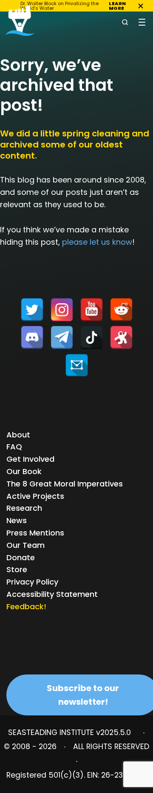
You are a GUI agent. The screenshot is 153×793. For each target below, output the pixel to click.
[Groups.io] (76, 365)
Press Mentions (35, 532)
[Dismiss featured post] (140, 6)
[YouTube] (91, 309)
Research (24, 508)
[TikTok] (91, 337)
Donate (20, 557)
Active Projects (35, 496)
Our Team (25, 545)
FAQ (14, 446)
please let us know (97, 242)
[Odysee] (121, 337)
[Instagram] (62, 309)
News (16, 520)
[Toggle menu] (142, 22)
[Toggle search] (125, 22)
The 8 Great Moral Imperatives (64, 483)
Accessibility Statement (52, 594)
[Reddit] (121, 309)
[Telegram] (62, 337)
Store (16, 569)
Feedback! (26, 606)
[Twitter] (32, 309)
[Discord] (32, 337)
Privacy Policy (32, 581)
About (18, 434)
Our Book (24, 471)
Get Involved (30, 459)
